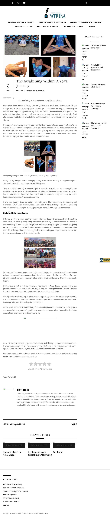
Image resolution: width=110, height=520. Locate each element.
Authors (91, 27)
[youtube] (24, 3)
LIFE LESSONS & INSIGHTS (35, 90)
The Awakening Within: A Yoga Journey (42, 83)
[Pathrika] (55, 13)
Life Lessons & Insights (73, 27)
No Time (57, 451)
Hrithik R (19, 90)
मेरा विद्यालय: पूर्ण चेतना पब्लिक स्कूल (98, 46)
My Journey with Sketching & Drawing (40, 453)
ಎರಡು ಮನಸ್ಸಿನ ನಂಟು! (14, 423)
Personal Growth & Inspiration (52, 22)
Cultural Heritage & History (21, 22)
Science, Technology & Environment (86, 22)
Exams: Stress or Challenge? (12, 453)
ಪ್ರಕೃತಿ (74, 423)
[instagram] (18, 3)
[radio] (31, 364)
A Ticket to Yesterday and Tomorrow (97, 67)
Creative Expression (24, 27)
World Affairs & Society (47, 27)
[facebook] (12, 3)
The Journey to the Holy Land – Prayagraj (99, 125)
